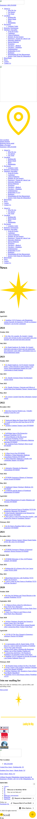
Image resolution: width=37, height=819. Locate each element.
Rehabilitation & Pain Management (19, 54)
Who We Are (12, 10)
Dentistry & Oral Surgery (16, 37)
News (6, 60)
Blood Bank (8, 58)
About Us (7, 8)
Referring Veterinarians (11, 28)
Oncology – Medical (14, 45)
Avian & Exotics (13, 31)
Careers (6, 61)
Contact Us (7, 63)
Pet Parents (7, 24)
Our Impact (11, 12)
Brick (9, 21)
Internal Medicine (13, 42)
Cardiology (11, 33)
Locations (7, 15)
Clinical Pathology (13, 35)
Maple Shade (12, 19)
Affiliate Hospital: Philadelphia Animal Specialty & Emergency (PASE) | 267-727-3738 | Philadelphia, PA (17, 778)
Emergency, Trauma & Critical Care (19, 38)
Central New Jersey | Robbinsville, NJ (12, 767)
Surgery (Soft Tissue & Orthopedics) (19, 56)
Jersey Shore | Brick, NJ (7, 774)
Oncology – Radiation (15, 47)
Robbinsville (12, 17)
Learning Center (13, 26)
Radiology (11, 53)
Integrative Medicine (14, 40)
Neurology (11, 44)
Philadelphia (12, 23)
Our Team (11, 14)
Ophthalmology (13, 49)
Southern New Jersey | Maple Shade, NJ (12, 770)
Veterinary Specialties (10, 30)
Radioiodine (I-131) (14, 51)
